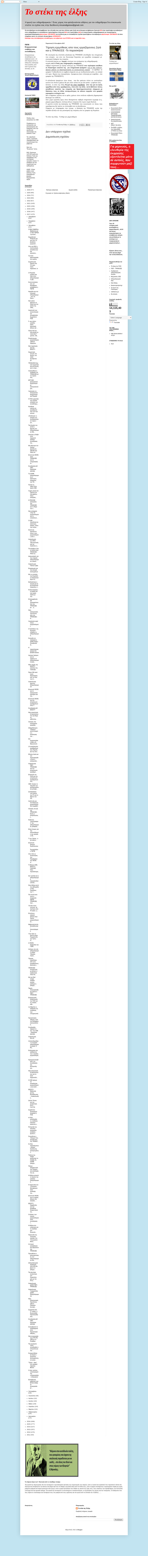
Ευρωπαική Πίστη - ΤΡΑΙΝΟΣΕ (117, 134)
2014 (29, 1427)
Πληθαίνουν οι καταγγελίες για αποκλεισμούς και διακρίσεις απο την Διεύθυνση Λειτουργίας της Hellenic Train (32, 128)
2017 (29, 214)
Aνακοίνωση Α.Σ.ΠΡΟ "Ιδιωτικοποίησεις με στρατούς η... (33, 542)
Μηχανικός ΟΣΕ (116, 276)
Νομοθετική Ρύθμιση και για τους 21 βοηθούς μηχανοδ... (33, 240)
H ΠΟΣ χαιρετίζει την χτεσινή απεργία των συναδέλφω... (33, 401)
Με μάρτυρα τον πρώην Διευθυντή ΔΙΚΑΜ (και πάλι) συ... (33, 449)
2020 (29, 206)
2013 (29, 1429)
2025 (29, 193)
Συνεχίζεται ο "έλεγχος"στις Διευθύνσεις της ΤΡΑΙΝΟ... (33, 1139)
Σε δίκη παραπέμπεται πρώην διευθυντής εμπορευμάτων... (33, 1148)
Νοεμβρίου (32, 221)
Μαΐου (31, 1404)
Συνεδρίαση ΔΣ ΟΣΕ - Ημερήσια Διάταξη (33, 468)
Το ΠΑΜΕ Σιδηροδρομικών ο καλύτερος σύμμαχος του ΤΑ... (33, 478)
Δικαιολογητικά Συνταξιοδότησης (116, 120)
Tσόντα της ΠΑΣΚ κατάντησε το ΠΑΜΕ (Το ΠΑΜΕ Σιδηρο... (33, 1159)
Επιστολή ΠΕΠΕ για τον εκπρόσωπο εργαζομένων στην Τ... (33, 702)
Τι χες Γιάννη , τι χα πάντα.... (33, 839)
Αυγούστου (32, 1396)
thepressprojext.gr (116, 285)
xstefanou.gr (115, 292)
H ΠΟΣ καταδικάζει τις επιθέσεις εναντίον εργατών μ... (33, 1121)
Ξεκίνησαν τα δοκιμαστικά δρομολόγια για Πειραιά (33, 393)
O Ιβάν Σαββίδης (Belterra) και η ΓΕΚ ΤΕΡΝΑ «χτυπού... (33, 232)
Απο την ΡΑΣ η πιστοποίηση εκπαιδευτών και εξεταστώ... (33, 250)
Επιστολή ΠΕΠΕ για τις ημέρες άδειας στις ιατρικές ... (33, 1198)
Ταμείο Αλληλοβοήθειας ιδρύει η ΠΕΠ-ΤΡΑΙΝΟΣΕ (33, 991)
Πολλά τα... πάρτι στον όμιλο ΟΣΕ (32, 486)
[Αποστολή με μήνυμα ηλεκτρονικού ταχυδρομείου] (80, 125)
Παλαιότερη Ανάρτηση (95, 190)
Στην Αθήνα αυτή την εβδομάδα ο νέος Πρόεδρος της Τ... (33, 888)
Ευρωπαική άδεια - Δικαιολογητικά (117, 109)
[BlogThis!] (82, 125)
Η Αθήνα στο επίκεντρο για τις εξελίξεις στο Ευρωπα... (33, 1229)
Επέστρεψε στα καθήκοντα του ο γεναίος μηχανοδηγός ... (33, 1054)
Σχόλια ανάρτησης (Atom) (62, 193)
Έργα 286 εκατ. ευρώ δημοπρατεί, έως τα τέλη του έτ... (33, 676)
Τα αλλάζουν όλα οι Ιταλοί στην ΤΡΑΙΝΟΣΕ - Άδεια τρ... (33, 551)
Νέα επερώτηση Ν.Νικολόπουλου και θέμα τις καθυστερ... (33, 716)
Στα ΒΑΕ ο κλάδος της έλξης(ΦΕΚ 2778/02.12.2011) (116, 129)
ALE (112, 344)
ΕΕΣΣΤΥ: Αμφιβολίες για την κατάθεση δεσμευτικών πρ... (33, 1208)
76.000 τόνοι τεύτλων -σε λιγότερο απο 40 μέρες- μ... (33, 908)
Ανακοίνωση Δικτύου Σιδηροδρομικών (33, 684)
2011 (29, 1435)
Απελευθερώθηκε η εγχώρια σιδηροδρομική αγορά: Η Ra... (33, 1044)
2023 (29, 198)
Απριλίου (32, 1406)
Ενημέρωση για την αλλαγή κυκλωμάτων (33, 570)
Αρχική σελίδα (73, 190)
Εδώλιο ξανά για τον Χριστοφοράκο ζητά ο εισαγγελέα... (33, 757)
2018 (29, 211)
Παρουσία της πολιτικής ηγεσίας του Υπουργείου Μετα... (33, 1238)
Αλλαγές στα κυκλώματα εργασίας (32, 723)
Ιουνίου (31, 1401)
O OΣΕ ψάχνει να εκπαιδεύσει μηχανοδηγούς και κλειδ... (33, 1083)
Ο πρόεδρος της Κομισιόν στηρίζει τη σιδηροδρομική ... (33, 632)
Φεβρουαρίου (33, 1412)
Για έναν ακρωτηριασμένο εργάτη (33, 257)
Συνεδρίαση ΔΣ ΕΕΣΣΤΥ (33, 709)
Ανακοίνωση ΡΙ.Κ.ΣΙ (32, 1037)
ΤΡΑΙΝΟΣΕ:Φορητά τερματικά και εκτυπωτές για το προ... (33, 365)
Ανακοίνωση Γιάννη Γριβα (33, 564)
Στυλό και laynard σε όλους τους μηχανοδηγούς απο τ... (33, 533)
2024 (29, 195)
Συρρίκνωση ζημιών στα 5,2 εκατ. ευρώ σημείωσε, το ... (33, 266)
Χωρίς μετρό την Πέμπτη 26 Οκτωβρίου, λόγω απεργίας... (33, 494)
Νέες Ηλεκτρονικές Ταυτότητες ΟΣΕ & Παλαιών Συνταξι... (33, 1303)
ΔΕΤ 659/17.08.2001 (116, 124)
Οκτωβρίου (32, 225)
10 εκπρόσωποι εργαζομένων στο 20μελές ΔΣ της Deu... (33, 749)
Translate (117, 322)
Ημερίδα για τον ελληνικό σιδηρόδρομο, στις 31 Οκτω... (33, 295)
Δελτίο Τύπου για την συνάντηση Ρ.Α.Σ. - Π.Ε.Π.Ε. (32, 1104)
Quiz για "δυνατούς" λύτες (32, 148)
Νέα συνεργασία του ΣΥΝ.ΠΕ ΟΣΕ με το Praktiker (33, 1338)
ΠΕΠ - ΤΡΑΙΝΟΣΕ (116, 268)
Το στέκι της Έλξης (84, 1508)
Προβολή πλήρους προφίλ (84, 1511)
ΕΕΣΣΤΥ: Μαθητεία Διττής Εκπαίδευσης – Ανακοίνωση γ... (33, 1094)
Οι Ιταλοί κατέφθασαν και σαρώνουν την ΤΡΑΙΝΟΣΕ (33, 1247)
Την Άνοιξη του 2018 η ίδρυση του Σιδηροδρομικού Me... (33, 428)
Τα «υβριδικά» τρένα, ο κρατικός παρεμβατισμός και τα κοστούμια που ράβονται (32, 140)
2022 (29, 201)
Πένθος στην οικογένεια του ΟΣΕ (33, 119)
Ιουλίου (31, 1398)
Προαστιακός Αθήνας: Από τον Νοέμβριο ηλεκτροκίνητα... (33, 1021)
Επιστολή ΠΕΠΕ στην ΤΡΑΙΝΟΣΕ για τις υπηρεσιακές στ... (33, 459)
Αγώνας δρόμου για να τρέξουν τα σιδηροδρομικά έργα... (33, 659)
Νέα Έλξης (114, 283)
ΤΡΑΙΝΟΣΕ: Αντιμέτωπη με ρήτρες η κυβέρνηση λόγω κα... (32, 971)
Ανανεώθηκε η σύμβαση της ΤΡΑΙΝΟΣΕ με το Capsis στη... (33, 374)
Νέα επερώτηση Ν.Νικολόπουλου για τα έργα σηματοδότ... (33, 1074)
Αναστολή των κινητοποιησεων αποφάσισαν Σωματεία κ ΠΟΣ (33, 314)
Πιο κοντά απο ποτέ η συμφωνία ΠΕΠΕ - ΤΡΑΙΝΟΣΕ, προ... (32, 899)
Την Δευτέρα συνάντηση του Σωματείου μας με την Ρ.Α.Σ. (32, 1276)
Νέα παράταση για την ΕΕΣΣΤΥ (32, 347)
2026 (29, 190)
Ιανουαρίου (32, 1416)
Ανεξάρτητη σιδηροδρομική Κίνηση (115, 272)
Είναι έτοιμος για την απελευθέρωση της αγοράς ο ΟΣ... (33, 832)
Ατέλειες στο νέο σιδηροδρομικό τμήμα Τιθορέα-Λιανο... (33, 952)
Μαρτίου (31, 1409)
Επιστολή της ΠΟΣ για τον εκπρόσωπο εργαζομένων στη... (33, 778)
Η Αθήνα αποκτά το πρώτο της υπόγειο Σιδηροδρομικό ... (33, 1179)
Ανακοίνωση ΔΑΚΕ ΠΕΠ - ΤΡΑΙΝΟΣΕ (33, 1285)
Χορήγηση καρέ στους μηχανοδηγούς (33, 623)
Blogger (79, 1530)
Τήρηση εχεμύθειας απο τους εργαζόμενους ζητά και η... (33, 962)
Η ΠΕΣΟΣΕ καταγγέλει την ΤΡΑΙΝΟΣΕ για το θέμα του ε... (32, 504)
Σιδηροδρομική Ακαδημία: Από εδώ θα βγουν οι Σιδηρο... (33, 1266)
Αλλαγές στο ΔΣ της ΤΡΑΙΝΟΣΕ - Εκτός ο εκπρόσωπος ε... (33, 813)
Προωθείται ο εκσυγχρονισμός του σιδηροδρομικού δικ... (33, 1257)
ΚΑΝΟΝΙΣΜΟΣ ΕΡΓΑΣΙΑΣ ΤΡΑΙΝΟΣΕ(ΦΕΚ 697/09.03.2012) (116, 114)
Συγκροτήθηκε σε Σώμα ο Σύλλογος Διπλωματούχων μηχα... (33, 1356)
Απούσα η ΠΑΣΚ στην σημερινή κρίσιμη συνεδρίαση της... (33, 439)
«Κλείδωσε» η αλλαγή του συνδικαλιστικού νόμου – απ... (33, 419)
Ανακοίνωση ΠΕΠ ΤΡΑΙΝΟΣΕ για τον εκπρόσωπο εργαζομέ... (32, 768)
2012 (29, 1432)
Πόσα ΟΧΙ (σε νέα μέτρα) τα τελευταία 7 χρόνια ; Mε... (33, 333)
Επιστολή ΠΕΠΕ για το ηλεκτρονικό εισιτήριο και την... (33, 693)
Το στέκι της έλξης (56, 11)
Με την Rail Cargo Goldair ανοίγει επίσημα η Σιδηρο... (32, 981)
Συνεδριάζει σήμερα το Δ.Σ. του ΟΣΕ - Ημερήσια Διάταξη (33, 1031)
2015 (29, 1424)
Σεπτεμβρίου (32, 1391)
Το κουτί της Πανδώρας (115, 288)
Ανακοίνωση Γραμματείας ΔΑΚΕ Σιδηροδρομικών (33, 1293)
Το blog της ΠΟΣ (116, 266)
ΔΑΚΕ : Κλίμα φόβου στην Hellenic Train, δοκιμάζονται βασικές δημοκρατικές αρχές (31, 174)
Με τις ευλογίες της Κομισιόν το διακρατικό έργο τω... (33, 577)
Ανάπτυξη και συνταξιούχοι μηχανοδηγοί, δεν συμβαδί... (33, 803)
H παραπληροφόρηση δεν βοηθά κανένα (33, 650)
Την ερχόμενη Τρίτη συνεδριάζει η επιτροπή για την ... (33, 1347)
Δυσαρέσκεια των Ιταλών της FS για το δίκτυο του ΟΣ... (33, 795)
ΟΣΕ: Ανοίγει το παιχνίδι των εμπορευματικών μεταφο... (33, 786)
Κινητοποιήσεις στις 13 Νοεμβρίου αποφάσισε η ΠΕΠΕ (33, 285)
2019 (29, 209)
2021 (29, 203)
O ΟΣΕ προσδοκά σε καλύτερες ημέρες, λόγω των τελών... (33, 524)
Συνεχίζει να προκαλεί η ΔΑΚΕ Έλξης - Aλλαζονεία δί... (33, 641)
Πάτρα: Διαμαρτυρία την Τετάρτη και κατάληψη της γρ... (33, 1169)
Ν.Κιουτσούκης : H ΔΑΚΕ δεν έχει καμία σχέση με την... (33, 593)
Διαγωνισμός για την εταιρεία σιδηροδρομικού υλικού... (33, 558)
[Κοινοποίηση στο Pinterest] (89, 125)
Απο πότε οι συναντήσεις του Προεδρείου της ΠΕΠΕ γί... (33, 858)
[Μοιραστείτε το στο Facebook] (87, 125)
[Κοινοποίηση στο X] (85, 125)
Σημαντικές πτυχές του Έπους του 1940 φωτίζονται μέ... (32, 356)
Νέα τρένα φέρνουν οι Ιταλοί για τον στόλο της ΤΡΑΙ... (33, 304)
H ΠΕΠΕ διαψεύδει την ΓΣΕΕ (33, 944)
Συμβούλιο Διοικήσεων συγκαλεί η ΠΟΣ (32, 1112)
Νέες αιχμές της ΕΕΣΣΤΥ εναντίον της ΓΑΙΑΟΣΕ (33, 667)
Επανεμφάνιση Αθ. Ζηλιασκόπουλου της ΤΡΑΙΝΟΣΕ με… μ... (33, 603)
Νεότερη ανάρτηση (52, 190)
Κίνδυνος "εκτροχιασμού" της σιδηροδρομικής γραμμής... (33, 823)
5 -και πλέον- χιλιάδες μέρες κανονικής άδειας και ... (33, 325)
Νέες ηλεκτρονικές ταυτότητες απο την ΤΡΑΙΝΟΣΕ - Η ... (33, 614)
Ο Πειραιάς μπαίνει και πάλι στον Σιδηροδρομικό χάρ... (33, 276)
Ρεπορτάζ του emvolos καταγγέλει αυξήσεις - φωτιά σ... (32, 1130)
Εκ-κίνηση (114, 294)
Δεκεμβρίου (32, 216)
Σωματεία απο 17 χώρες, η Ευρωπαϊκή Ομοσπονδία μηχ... (33, 1313)
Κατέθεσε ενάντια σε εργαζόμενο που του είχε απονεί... (33, 410)
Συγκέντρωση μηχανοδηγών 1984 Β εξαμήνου (33, 341)
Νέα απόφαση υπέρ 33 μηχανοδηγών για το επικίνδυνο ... (33, 514)
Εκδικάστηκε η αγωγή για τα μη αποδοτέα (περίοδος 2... (33, 584)
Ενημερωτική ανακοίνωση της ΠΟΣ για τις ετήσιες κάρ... (33, 1001)
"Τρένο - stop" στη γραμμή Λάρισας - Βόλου (32, 1365)
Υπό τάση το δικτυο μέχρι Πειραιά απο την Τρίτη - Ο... (33, 937)
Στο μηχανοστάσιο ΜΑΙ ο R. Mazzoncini (33, 741)
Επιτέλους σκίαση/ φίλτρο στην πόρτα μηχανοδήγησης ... (33, 918)
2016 (29, 1421)
